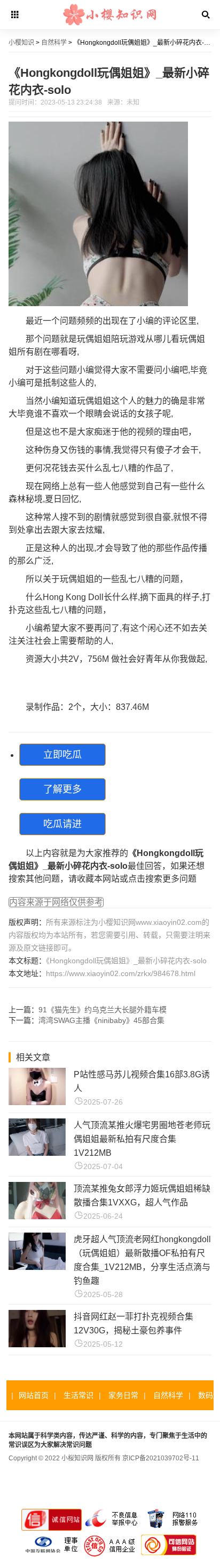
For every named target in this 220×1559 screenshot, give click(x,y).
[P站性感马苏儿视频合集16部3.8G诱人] (37, 1102)
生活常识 (78, 1395)
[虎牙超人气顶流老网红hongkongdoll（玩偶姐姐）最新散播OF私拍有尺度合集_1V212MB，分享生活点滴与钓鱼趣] (37, 1267)
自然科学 (54, 42)
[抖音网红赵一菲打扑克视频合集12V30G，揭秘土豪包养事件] (37, 1344)
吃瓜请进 (62, 824)
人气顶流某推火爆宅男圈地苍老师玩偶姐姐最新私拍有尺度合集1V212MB (142, 1139)
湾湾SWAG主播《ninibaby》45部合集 (101, 1020)
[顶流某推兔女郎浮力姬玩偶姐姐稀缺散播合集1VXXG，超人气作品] (37, 1216)
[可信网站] (168, 1555)
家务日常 (123, 1395)
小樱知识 (21, 42)
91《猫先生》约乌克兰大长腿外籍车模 (102, 1009)
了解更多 (62, 789)
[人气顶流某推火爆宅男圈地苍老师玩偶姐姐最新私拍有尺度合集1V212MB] (37, 1152)
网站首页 (34, 1395)
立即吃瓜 (62, 754)
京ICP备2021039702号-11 (160, 1458)
